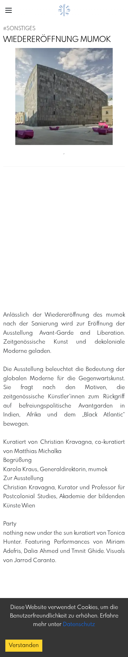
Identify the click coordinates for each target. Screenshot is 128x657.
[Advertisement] (64, 241)
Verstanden (24, 645)
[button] (8, 10)
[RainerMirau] (64, 96)
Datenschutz (79, 624)
